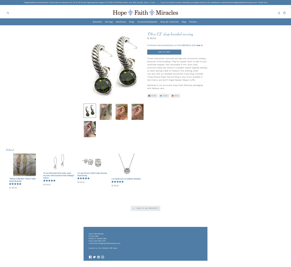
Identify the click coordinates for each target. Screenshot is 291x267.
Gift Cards (113, 248)
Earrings (109, 22)
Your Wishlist (103, 248)
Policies (194, 21)
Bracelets (97, 22)
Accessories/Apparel (147, 22)
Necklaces (121, 22)
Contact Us (93, 248)
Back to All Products (147, 208)
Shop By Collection (169, 22)
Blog (184, 22)
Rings (131, 22)
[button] (15, 184)
